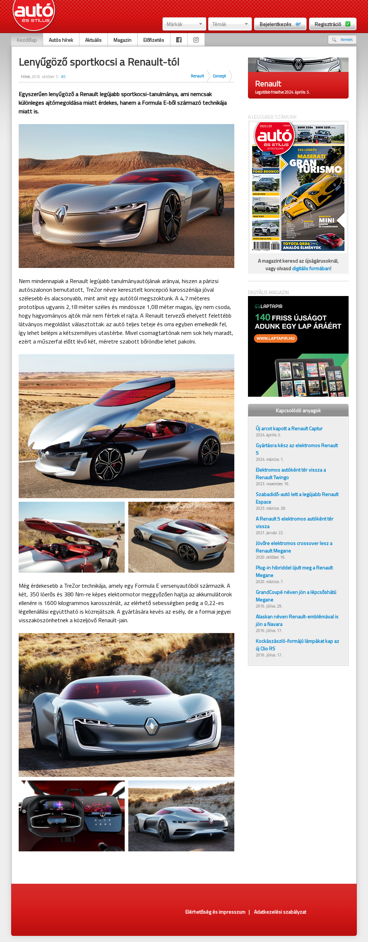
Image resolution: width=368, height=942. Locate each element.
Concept (219, 76)
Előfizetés (153, 40)
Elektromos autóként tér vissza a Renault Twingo (291, 473)
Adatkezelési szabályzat (280, 911)
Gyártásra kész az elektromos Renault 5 (297, 448)
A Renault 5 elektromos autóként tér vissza (295, 522)
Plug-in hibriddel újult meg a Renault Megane (294, 571)
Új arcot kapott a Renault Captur (289, 428)
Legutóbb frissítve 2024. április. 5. (282, 92)
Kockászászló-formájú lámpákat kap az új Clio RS (297, 644)
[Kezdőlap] (34, 16)
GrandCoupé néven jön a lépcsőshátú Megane (296, 595)
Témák (219, 24)
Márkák (175, 24)
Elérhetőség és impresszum (215, 911)
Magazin (123, 40)
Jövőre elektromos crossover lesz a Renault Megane (294, 546)
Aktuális (93, 40)
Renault (197, 76)
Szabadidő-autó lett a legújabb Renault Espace (297, 497)
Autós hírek (61, 40)
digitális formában (311, 268)
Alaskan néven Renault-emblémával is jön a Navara (297, 620)
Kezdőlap (27, 40)
